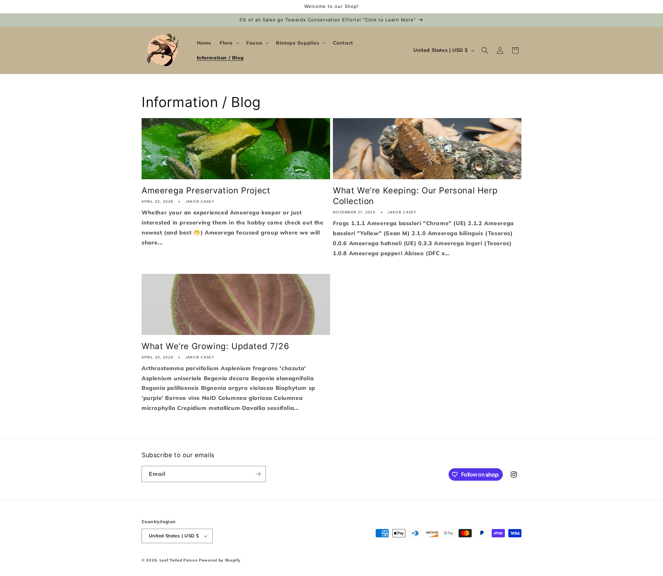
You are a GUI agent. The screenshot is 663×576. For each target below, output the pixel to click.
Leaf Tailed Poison (179, 560)
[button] (228, 43)
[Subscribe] (258, 474)
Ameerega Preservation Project (206, 190)
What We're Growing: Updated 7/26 (215, 346)
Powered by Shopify (220, 560)
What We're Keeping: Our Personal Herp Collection (415, 195)
